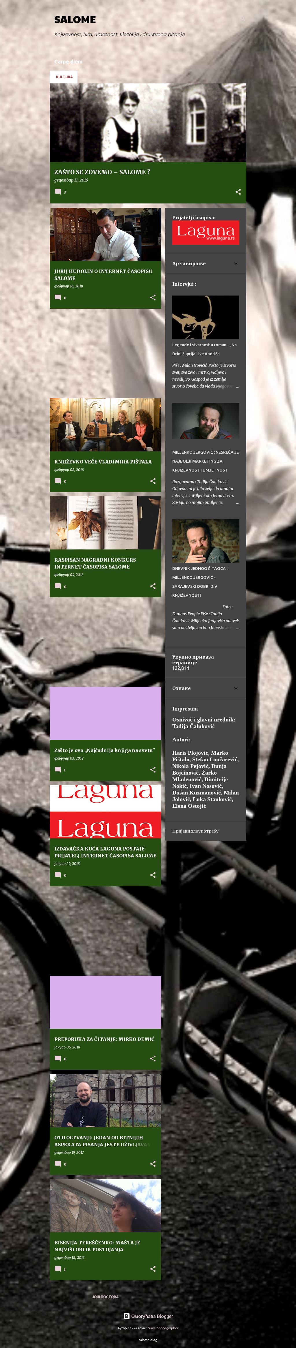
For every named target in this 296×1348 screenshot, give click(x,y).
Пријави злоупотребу (195, 831)
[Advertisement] (103, 353)
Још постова (105, 1297)
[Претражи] (242, 18)
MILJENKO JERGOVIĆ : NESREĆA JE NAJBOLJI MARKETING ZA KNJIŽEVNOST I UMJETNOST (205, 461)
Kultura (64, 77)
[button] (238, 192)
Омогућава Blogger (151, 1316)
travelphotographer (163, 1328)
